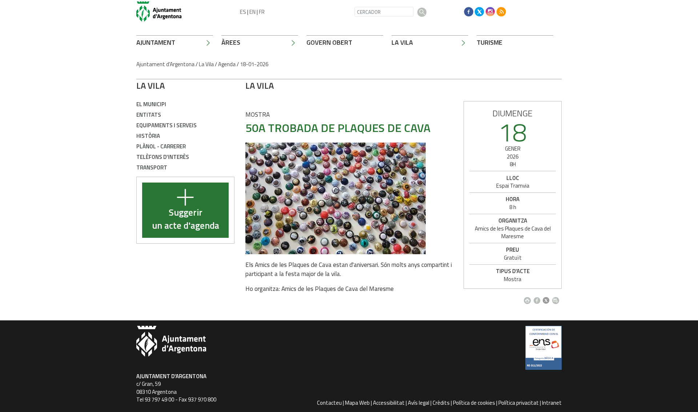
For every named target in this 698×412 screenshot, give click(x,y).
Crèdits (441, 403)
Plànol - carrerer (161, 146)
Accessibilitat (389, 403)
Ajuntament (155, 42)
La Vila (402, 42)
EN (252, 12)
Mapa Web (357, 403)
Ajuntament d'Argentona (165, 64)
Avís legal (418, 403)
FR (262, 12)
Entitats (148, 115)
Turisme (489, 42)
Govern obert (329, 42)
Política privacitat (518, 403)
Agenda (227, 64)
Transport (151, 167)
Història (148, 136)
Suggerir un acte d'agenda (185, 219)
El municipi (151, 104)
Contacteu (329, 403)
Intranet (552, 403)
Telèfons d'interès (162, 157)
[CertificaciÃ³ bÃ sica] (543, 350)
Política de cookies (474, 403)
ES (243, 12)
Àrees (230, 42)
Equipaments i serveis (166, 125)
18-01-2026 (254, 64)
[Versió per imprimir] (529, 298)
